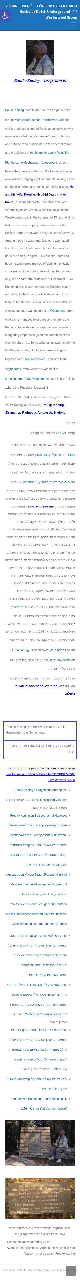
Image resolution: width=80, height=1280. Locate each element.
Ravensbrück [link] (41, 378)
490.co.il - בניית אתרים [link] (14, 1270)
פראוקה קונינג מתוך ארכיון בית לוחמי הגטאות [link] (37, 825)
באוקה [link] (62, 433)
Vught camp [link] (13, 369)
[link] (5, 15)
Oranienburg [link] (13, 378)
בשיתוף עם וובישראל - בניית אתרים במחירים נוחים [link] (52, 1270)
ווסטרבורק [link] (18, 607)
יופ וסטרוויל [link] (17, 640)
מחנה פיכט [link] (57, 650)
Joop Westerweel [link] (34, 359)
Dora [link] (26, 378)
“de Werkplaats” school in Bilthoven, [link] (34, 120)
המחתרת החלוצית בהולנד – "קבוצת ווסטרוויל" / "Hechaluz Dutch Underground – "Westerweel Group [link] (40, 11)
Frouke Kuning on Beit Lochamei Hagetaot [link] (38, 815)
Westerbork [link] (58, 310)
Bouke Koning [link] (14, 110)
